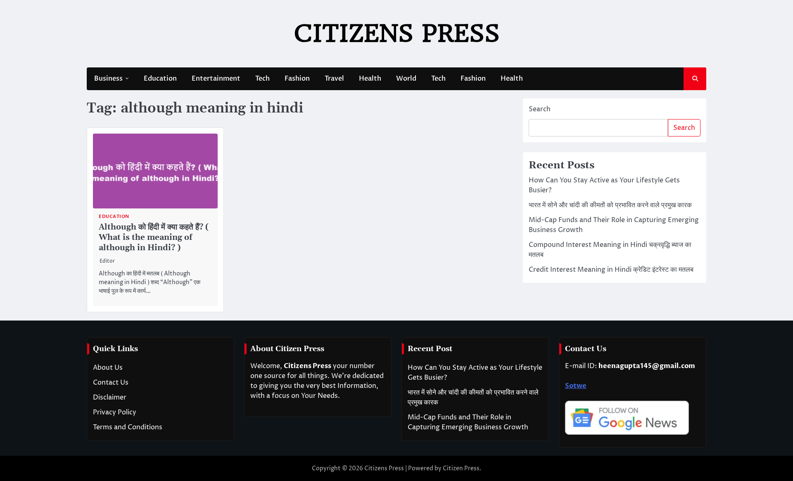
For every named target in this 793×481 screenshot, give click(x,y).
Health (370, 78)
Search (540, 109)
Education (160, 78)
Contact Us (110, 382)
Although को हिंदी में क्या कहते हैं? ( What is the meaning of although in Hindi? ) (154, 237)
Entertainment (216, 78)
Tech (262, 78)
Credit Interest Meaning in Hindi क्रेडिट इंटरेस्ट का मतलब (611, 269)
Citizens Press (397, 33)
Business (108, 78)
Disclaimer (109, 397)
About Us (108, 367)
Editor (107, 261)
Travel (334, 78)
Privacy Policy (114, 412)
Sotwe (575, 385)
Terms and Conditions (127, 427)
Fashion (297, 78)
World (406, 78)
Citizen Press (461, 468)
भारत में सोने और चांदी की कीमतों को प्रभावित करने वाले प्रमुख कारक (610, 205)
